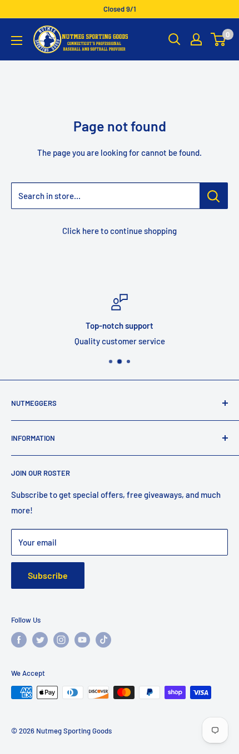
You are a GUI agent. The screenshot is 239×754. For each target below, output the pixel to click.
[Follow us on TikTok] (103, 640)
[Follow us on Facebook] (19, 640)
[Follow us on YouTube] (82, 640)
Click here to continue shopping (119, 231)
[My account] (196, 39)
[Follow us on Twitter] (40, 640)
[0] (219, 39)
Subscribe (48, 575)
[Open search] (174, 39)
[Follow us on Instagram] (61, 640)
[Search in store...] (214, 195)
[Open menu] (16, 40)
